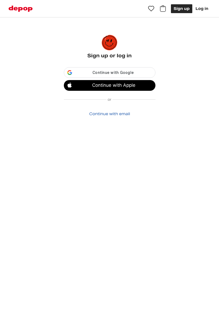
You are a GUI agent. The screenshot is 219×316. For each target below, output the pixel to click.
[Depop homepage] (21, 9)
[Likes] (151, 8)
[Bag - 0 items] (163, 8)
